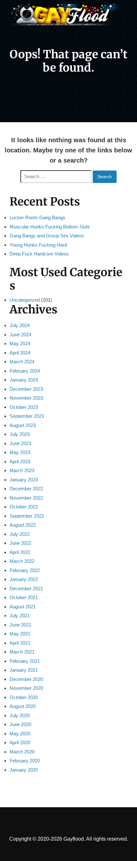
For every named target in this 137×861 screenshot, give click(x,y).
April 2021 (20, 643)
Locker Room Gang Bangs (37, 217)
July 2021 (20, 615)
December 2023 (26, 389)
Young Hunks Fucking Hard (38, 245)
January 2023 (24, 479)
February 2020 (25, 760)
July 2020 (20, 715)
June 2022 (20, 543)
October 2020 (24, 697)
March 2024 (22, 361)
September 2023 (27, 416)
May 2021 (20, 633)
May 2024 (20, 343)
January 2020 (24, 770)
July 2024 (20, 325)
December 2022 (26, 488)
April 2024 (20, 352)
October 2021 (24, 597)
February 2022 (25, 570)
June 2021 (20, 624)
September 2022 (27, 516)
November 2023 (26, 398)
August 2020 (23, 706)
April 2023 (20, 461)
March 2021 (22, 651)
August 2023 (23, 425)
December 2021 (26, 588)
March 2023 (22, 470)
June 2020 (20, 724)
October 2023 (24, 407)
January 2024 (24, 379)
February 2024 (25, 371)
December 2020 (26, 679)
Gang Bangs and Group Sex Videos (47, 235)
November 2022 (26, 497)
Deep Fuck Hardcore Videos (39, 253)
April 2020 (20, 742)
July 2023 (20, 434)
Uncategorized (25, 300)
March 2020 (22, 751)
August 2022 (23, 525)
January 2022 (24, 579)
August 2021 (23, 606)
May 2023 (20, 452)
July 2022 (20, 534)
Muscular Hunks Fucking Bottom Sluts (50, 226)
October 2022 (24, 506)
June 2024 (20, 334)
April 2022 (20, 552)
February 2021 (25, 661)
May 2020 (20, 733)
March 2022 (22, 561)
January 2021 (24, 670)
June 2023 (20, 443)
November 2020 (26, 688)
